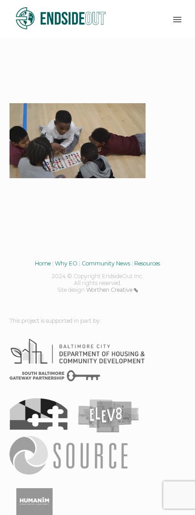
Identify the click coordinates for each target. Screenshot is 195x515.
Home (43, 263)
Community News (106, 263)
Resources (147, 263)
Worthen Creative (110, 289)
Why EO (66, 263)
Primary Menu (177, 19)
